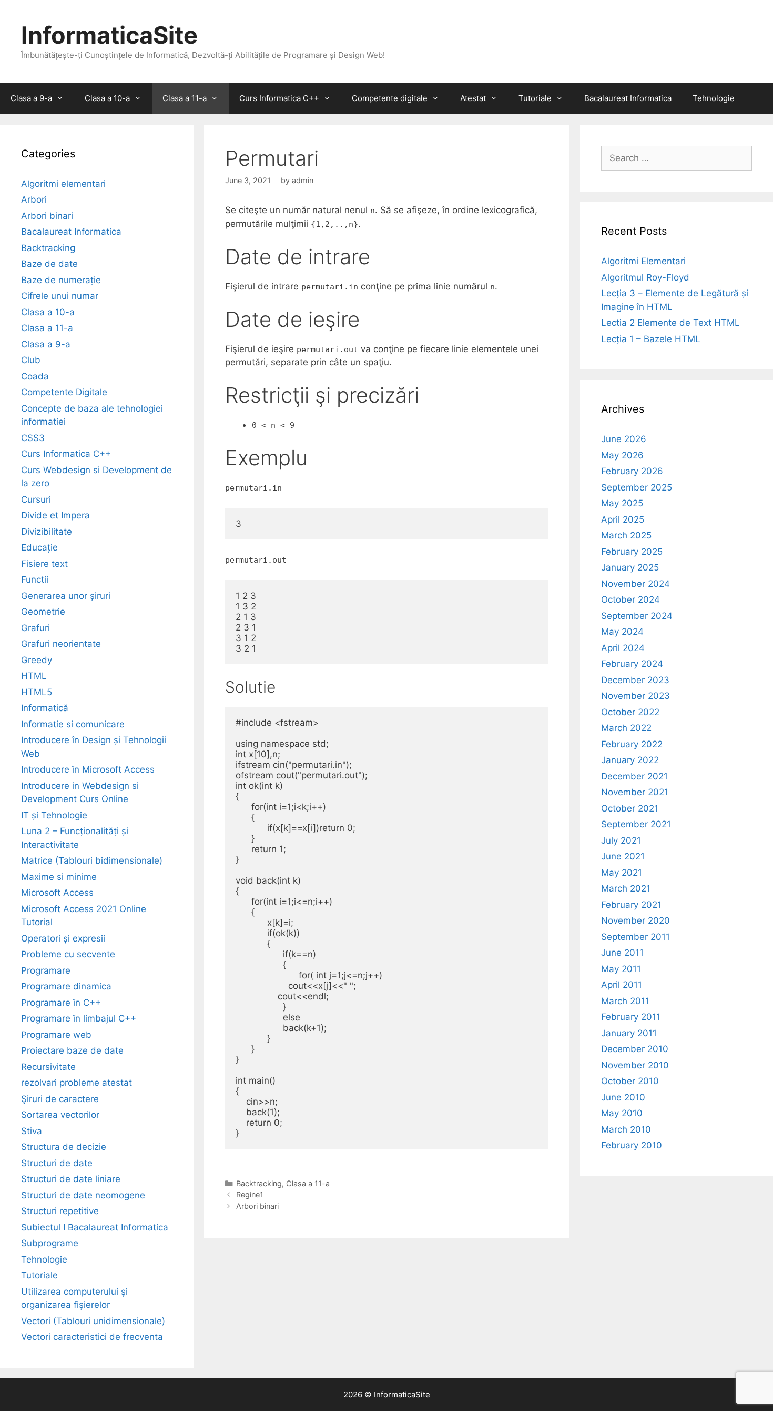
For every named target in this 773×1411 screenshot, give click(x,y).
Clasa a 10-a (107, 98)
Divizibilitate (46, 531)
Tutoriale (535, 98)
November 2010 (635, 1065)
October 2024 (630, 599)
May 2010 (622, 1113)
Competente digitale (390, 98)
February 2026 (632, 471)
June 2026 (623, 439)
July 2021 (621, 840)
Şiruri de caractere (60, 1099)
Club (30, 360)
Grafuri (35, 628)
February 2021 (631, 904)
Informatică (44, 708)
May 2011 (621, 969)
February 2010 (631, 1145)
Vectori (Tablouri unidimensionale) (93, 1321)
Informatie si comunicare (73, 724)
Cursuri (36, 499)
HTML (34, 676)
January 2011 (629, 1033)
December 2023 (635, 680)
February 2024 (632, 663)
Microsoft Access (57, 892)
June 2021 (623, 856)
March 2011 (625, 1001)
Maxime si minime (59, 877)
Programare (45, 970)
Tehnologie (714, 98)
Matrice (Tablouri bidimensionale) (91, 860)
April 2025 (622, 519)
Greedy (36, 660)
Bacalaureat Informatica (628, 98)
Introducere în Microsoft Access (88, 769)
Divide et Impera (55, 515)
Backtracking (259, 1183)
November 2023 (635, 696)
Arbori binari (257, 1206)
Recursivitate (48, 1067)
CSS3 (33, 438)
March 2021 (625, 888)
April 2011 (621, 984)
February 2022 (632, 744)
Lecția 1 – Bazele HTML (650, 339)
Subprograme (49, 1243)
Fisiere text (44, 563)
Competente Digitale (64, 392)
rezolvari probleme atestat (76, 1082)
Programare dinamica (66, 986)
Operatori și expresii (63, 938)
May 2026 (622, 455)
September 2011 (635, 937)
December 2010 (634, 1049)
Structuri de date (57, 1163)
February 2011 (630, 1017)
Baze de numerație (61, 280)
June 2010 (623, 1097)
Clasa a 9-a (31, 98)
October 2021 (629, 808)
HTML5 (36, 692)
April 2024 (623, 648)
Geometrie (43, 611)
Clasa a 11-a (184, 98)
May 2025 (622, 503)
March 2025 (626, 535)
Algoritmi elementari (63, 183)
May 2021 (621, 872)
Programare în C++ (61, 1002)
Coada (35, 376)
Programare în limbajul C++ (78, 1018)
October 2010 (630, 1081)
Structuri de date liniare (70, 1179)
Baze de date (49, 263)
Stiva (31, 1131)
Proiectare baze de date (72, 1050)
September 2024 (637, 616)
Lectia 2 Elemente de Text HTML (670, 322)
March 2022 (626, 728)
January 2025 (630, 567)
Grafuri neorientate (61, 643)
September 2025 (636, 487)
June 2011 (622, 952)
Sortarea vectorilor (60, 1114)
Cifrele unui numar (59, 296)
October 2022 (630, 712)
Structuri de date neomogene (83, 1195)
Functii (34, 579)
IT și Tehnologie (54, 815)
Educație (39, 547)
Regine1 (249, 1194)
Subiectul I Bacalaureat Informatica (94, 1227)
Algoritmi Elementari (643, 261)
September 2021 (636, 824)
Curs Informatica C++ (279, 98)
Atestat (473, 98)
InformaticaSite (109, 35)
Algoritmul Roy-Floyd (645, 277)
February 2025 (632, 551)
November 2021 (634, 792)
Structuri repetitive (60, 1211)
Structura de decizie (63, 1147)
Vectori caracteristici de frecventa (92, 1337)
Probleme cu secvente (68, 954)
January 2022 (630, 760)
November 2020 (635, 920)
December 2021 (634, 776)
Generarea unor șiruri (65, 596)
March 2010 (626, 1129)
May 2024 (622, 631)
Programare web (56, 1034)
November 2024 (635, 583)
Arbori (34, 199)
